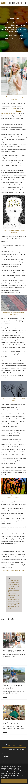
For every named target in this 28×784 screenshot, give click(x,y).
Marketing (10, 595)
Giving (10, 749)
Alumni (5, 749)
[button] (25, 3)
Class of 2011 (11, 586)
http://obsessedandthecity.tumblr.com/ (13, 570)
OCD (14, 601)
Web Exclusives (9, 38)
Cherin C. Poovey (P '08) (14, 35)
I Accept (14, 781)
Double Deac (11, 592)
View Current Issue (7, 627)
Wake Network (20, 749)
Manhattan (13, 593)
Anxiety (9, 582)
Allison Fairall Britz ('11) (13, 580)
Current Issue (5, 754)
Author (13, 582)
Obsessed (13, 108)
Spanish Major (14, 604)
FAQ (3, 761)
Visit (14, 749)
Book (17, 582)
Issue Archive (5, 756)
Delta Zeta (16, 590)
